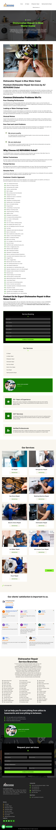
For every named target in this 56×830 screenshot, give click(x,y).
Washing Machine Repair (47, 3)
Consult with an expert (22, 384)
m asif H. (25, 611)
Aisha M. (43, 611)
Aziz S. (34, 637)
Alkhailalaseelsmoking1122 (11, 611)
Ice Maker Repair (10, 356)
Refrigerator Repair (35, 3)
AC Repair (27, 3)
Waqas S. (44, 624)
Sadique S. (26, 624)
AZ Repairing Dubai (9, 600)
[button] (5, 62)
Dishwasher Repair (10, 361)
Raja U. (7, 637)
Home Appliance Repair (8, 788)
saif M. (7, 624)
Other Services (36, 7)
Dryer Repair (9, 369)
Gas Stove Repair (10, 364)
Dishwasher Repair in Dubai (33, 304)
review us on (8, 607)
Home (21, 3)
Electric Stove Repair (11, 367)
